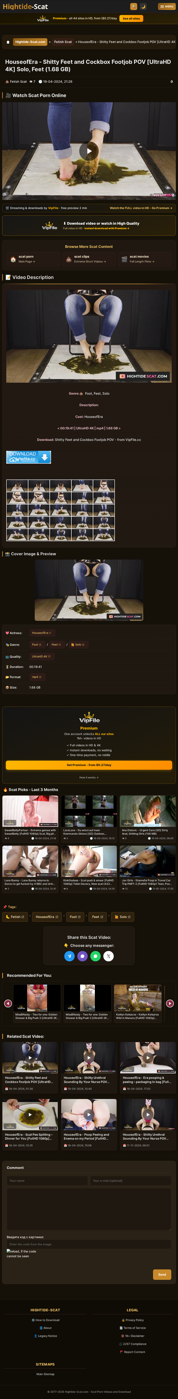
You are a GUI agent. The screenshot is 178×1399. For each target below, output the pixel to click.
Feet (55, 644)
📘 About (45, 1328)
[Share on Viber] (82, 956)
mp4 (35, 677)
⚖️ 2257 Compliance (133, 1344)
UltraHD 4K (39, 656)
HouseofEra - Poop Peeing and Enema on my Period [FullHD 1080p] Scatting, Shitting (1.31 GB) (86, 1137)
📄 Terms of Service (132, 1328)
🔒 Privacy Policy (133, 1320)
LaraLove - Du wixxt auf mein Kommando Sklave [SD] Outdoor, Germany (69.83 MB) (84, 832)
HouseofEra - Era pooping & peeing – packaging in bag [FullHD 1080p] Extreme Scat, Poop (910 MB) (148, 1080)
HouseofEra (40, 632)
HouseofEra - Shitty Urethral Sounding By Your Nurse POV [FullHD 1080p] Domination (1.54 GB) (147, 1137)
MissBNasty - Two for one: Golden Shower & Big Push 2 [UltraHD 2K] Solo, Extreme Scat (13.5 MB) (87, 1018)
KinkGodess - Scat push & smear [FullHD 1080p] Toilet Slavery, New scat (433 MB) (88, 882)
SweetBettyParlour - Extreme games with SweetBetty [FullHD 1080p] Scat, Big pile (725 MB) (30, 832)
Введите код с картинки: (25, 1237)
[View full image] (89, 590)
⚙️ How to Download (45, 1320)
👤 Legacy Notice (45, 1336)
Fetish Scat (63, 42)
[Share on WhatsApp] (95, 956)
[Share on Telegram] (69, 956)
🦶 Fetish (13, 917)
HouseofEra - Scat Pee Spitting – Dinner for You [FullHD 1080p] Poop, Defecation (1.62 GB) (29, 1137)
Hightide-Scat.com (30, 42)
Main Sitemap (45, 1374)
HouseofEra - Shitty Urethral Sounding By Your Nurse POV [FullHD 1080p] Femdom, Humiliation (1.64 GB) (85, 1080)
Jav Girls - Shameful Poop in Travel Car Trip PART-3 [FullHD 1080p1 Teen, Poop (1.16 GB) (146, 882)
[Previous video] (8, 1003)
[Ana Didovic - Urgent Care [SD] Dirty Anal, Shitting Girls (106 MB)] (148, 811)
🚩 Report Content (132, 1352)
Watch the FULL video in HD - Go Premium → (141, 208)
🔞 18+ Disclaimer (132, 1336)
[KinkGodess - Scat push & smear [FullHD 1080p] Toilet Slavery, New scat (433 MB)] (89, 861)
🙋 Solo (76, 644)
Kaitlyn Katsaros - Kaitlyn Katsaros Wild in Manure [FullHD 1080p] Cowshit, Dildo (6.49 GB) (137, 1018)
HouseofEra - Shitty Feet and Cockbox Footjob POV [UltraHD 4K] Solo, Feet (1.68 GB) (28, 1080)
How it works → (89, 777)
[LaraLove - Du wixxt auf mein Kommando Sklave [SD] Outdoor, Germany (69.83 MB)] (89, 811)
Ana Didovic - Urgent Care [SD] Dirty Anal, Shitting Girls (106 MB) (145, 832)
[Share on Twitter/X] (108, 956)
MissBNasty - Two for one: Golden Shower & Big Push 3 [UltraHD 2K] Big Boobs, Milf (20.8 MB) (36, 1018)
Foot (35, 644)
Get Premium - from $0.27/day (89, 765)
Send (162, 1274)
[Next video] (170, 1003)
